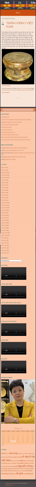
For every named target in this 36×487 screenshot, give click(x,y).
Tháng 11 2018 (4, 205)
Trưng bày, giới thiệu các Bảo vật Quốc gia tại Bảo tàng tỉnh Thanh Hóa (15, 139)
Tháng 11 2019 (4, 175)
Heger (18, 90)
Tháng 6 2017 (4, 245)
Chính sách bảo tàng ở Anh (6, 129)
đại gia (14, 473)
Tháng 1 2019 (4, 200)
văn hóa (27, 470)
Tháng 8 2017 (4, 240)
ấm (32, 473)
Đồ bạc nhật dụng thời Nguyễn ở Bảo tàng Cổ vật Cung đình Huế (14, 137)
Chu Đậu (19, 457)
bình (4, 453)
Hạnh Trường (17, 463)
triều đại (12, 470)
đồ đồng (29, 473)
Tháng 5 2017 (4, 247)
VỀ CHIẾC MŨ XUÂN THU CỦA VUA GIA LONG (16, 156)
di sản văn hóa (14, 460)
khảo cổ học (24, 463)
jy (1, 147)
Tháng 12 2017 (4, 232)
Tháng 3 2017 (4, 252)
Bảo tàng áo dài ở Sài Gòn (6, 127)
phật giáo (5, 468)
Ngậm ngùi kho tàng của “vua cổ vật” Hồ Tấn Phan (11, 122)
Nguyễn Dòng (25, 466)
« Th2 (2, 444)
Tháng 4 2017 (4, 250)
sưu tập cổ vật (18, 468)
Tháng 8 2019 (4, 182)
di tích (18, 460)
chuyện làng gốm (12, 457)
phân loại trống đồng (24, 90)
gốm (22, 460)
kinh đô (30, 463)
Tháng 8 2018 (4, 212)
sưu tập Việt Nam (26, 468)
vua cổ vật (22, 470)
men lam (5, 466)
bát (2, 453)
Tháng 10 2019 (4, 177)
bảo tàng (13, 453)
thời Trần (8, 470)
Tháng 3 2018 (4, 225)
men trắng (15, 466)
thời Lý (3, 470)
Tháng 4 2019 (4, 192)
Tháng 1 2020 (4, 170)
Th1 (3, 23)
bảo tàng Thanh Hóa (6, 90)
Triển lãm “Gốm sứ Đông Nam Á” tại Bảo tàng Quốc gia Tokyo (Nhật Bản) (16, 119)
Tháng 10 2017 (4, 235)
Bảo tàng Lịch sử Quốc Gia (23, 453)
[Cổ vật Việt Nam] (14, 5)
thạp (32, 468)
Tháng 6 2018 (4, 217)
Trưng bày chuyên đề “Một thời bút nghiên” (10, 124)
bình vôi (7, 453)
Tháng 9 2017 (4, 237)
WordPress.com (9, 485)
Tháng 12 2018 (4, 202)
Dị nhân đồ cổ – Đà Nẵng (10, 159)
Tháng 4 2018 (4, 222)
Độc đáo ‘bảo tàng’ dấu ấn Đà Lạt (8, 132)
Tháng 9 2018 (4, 210)
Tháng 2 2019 (4, 197)
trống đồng (31, 90)
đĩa (12, 473)
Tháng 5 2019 (4, 190)
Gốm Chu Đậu (27, 460)
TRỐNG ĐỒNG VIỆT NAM (19, 25)
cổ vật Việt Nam (14, 90)
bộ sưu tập (5, 457)
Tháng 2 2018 (4, 227)
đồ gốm (19, 473)
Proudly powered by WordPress (12, 483)
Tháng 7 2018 (4, 215)
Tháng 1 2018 (4, 230)
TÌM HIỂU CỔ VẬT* (5, 117)
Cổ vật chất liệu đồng (25, 88)
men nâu (10, 466)
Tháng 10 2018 (4, 207)
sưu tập (12, 468)
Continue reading (6, 85)
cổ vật (25, 456)
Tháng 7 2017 (4, 242)
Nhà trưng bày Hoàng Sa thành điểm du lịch (10, 134)
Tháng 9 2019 (4, 180)
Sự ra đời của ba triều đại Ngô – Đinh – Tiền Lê (14, 150)
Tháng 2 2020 (4, 167)
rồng (9, 468)
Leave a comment (6, 92)
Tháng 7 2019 (4, 185)
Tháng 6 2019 (4, 187)
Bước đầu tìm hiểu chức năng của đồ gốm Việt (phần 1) (15, 147)
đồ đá (25, 473)
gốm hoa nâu (10, 463)
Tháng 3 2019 (4, 195)
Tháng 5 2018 (4, 220)
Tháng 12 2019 (4, 172)
